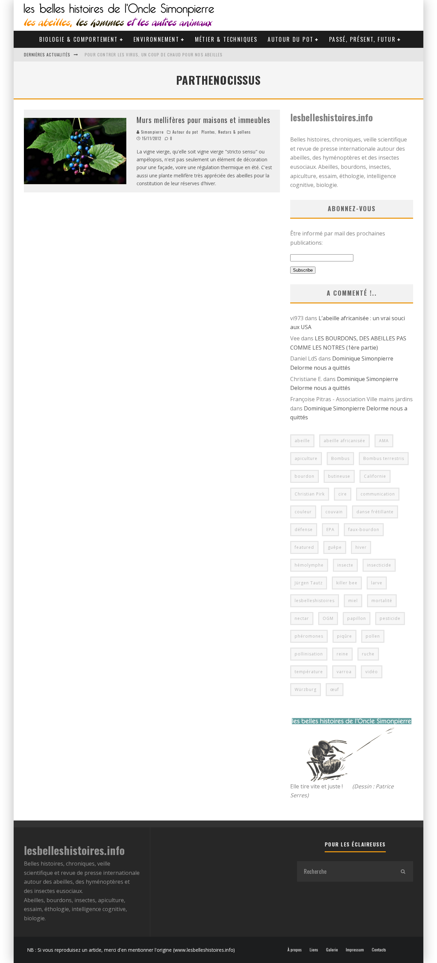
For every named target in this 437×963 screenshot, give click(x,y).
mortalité (381, 600)
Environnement (156, 39)
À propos (294, 950)
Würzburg (305, 689)
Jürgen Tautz (309, 583)
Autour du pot (290, 39)
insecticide (379, 565)
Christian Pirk (310, 494)
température (309, 672)
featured (304, 547)
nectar (302, 618)
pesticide (390, 618)
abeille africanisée (344, 441)
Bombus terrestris (383, 458)
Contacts (379, 950)
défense (304, 529)
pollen (373, 636)
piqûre (344, 636)
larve (376, 583)
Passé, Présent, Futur (362, 39)
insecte (345, 565)
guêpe (335, 547)
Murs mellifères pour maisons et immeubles (203, 119)
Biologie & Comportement (78, 39)
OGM (328, 618)
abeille (302, 441)
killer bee (346, 583)
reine (342, 654)
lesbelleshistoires (315, 600)
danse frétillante (375, 512)
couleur (303, 512)
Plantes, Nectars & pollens (226, 132)
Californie (375, 476)
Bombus (340, 458)
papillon (356, 618)
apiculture (306, 458)
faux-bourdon (363, 529)
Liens (314, 950)
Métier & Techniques (226, 39)
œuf (334, 689)
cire (342, 494)
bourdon (304, 476)
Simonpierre (152, 132)
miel (353, 600)
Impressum (355, 950)
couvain (334, 512)
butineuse (339, 476)
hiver (361, 547)
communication (378, 494)
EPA (330, 529)
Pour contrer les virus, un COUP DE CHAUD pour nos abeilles (154, 54)
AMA (384, 441)
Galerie (332, 950)
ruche (368, 654)
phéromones (309, 636)
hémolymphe (309, 565)
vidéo (371, 672)
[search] (403, 871)
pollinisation (309, 654)
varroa (344, 672)
